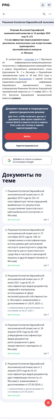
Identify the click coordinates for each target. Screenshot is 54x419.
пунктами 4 (30, 59)
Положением (25, 78)
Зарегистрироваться (27, 145)
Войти (27, 136)
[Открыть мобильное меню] (49, 5)
